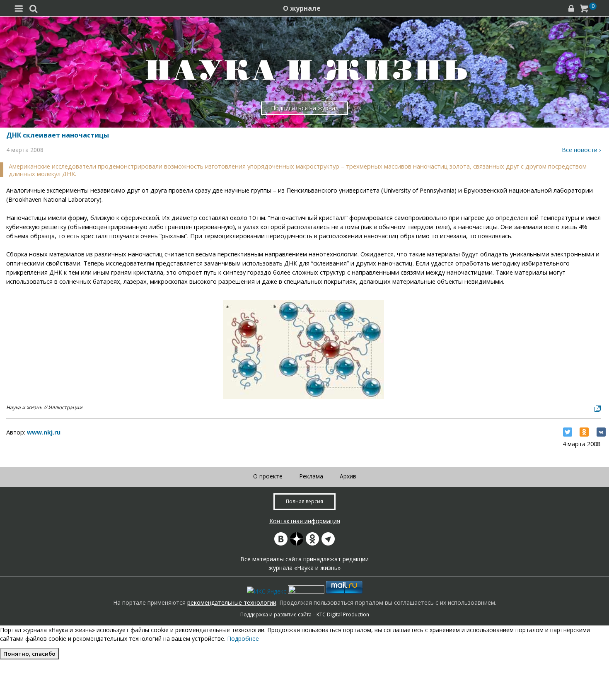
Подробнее (243, 638)
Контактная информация (304, 521)
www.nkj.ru (43, 432)
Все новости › (581, 150)
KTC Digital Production (343, 614)
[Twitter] (567, 432)
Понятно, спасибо (29, 653)
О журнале (302, 8)
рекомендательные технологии (231, 602)
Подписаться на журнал (304, 108)
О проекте (268, 476)
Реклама (311, 476)
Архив (348, 476)
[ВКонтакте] (601, 432)
